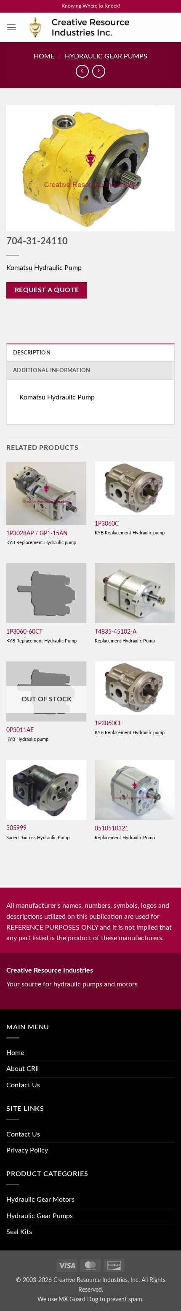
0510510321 (111, 829)
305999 (16, 828)
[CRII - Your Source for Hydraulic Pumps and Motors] (92, 27)
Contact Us (23, 1085)
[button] (11, 27)
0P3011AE (20, 730)
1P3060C (107, 524)
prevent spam (124, 1299)
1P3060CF (108, 724)
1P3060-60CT (24, 632)
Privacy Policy (27, 1150)
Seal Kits (19, 1232)
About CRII (22, 1068)
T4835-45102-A (115, 632)
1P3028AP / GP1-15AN (37, 534)
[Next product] (82, 71)
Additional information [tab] (51, 370)
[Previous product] (98, 71)
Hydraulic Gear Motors (40, 1199)
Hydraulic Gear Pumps (106, 56)
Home (44, 56)
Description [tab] (32, 352)
